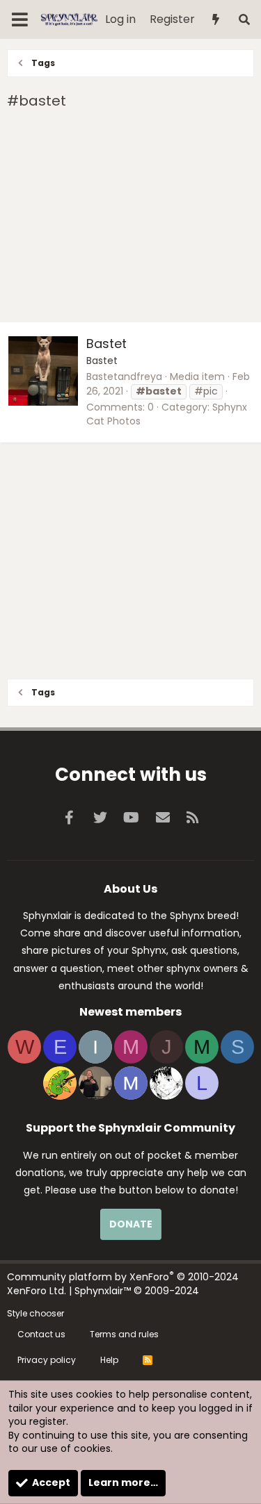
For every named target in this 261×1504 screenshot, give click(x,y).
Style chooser (35, 1313)
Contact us (41, 1334)
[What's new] (216, 19)
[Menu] (20, 19)
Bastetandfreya (124, 376)
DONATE (130, 1224)
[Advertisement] (130, 218)
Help (109, 1360)
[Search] (244, 19)
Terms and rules (124, 1334)
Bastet (106, 343)
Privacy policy (46, 1360)
